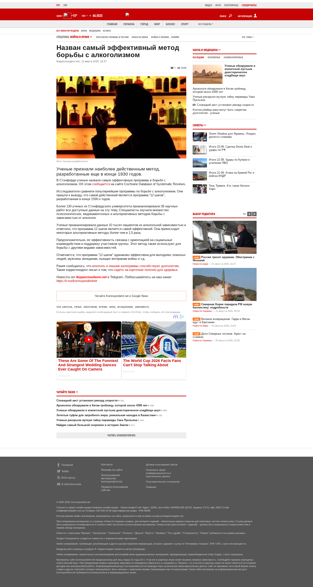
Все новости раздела (67, 30)
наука (112, 306)
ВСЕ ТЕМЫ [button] (247, 37)
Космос (107, 30)
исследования (125, 306)
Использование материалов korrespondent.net (111, 478)
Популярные (214, 57)
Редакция (151, 487)
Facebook (67, 464)
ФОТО (218, 5)
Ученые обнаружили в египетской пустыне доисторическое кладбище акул (111, 410)
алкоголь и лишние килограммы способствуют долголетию (135, 266)
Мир (157, 24)
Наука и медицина (205, 50)
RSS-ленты (68, 477)
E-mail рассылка (71, 484)
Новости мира (200, 264)
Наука (84, 30)
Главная (112, 24)
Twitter (65, 471)
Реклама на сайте (112, 469)
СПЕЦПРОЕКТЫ (249, 5)
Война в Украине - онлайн (165, 37)
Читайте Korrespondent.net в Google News (121, 296)
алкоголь (67, 306)
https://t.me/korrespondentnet (76, 281)
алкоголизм (90, 306)
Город (144, 24)
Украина (128, 24)
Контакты (107, 464)
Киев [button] (59, 15)
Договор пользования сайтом (162, 464)
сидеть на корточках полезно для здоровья (145, 270)
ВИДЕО (208, 5)
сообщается (101, 184)
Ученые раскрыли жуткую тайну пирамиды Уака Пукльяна (100, 420)
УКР (65, 5)
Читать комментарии (121, 435)
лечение (103, 306)
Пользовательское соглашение (163, 481)
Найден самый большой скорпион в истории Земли (95, 425)
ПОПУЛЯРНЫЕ (231, 5)
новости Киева (140, 37)
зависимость (142, 306)
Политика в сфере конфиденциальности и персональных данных (158, 473)
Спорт (184, 24)
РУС (58, 5)
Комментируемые (233, 57)
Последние (198, 57)
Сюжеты (198, 125)
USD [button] (84, 15)
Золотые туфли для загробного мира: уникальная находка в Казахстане (109, 415)
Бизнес (170, 24)
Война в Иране (124, 37)
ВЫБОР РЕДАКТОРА (204, 214)
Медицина (95, 30)
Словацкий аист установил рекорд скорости (90, 400)
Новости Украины (202, 311)
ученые (78, 306)
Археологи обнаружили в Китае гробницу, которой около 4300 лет (105, 405)
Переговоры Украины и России (112, 37)
